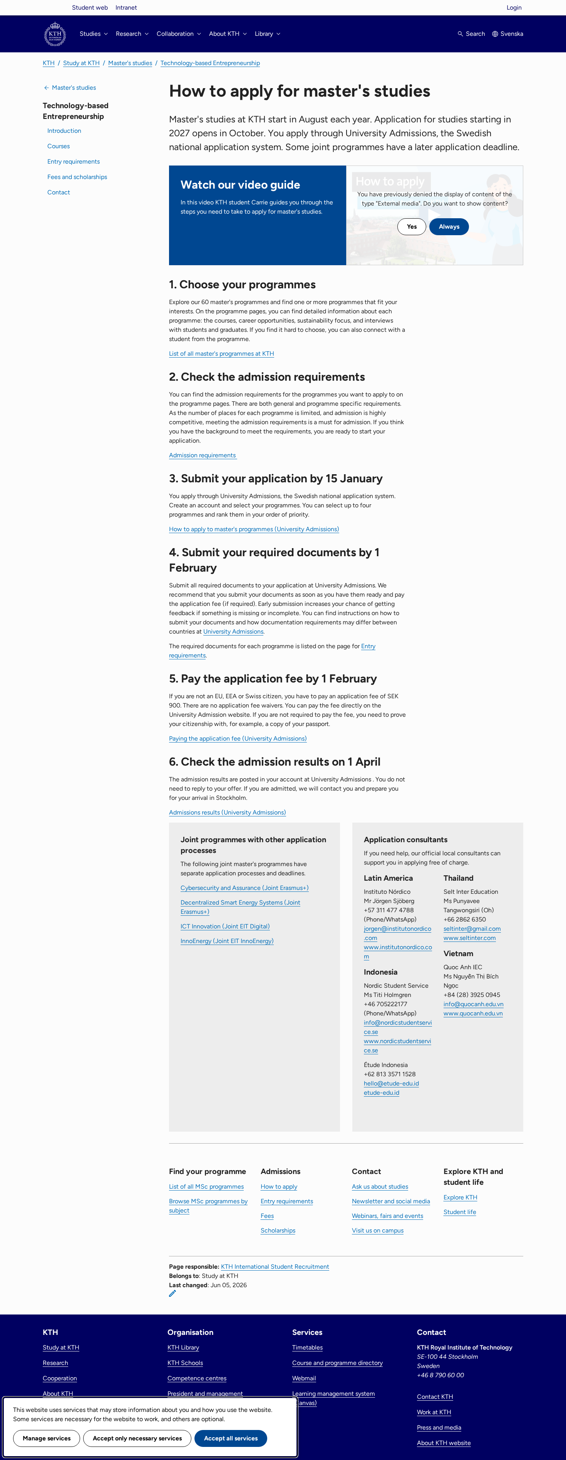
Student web (90, 7)
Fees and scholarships (77, 177)
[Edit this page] (172, 1293)
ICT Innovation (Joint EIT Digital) (225, 926)
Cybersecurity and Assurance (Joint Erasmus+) (245, 887)
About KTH (58, 1393)
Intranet (126, 7)
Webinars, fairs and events (387, 1215)
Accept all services (231, 1438)
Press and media (439, 1427)
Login (514, 7)
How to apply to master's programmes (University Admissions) (254, 529)
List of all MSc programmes (206, 1186)
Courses (58, 146)
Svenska (512, 33)
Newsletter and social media (391, 1201)
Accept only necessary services (137, 1438)
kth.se (55, 7)
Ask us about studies (380, 1186)
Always (449, 226)
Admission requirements (203, 455)
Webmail (304, 1378)
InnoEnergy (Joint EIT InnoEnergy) (227, 941)
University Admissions (233, 631)
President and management (205, 1393)
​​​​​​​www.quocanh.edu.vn (473, 1013)
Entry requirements (73, 161)
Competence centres (196, 1378)
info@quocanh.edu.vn (474, 1004)
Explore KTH (460, 1197)
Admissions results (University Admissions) (227, 812)
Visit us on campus (378, 1230)
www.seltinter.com (470, 938)
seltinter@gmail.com (472, 928)
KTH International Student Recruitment (275, 1266)
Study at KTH (81, 63)
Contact (58, 192)
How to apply (279, 1186)
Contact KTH (435, 1396)
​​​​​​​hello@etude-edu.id (391, 1083)
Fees (267, 1215)
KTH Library (183, 1347)
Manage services (46, 1438)
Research (55, 1362)
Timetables (307, 1347)
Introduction (64, 130)
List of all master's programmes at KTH (221, 353)
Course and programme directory (337, 1362)
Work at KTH (434, 1412)
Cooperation (60, 1378)
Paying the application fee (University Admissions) (238, 738)
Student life (460, 1212)
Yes (412, 226)
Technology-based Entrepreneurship (210, 63)
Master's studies (130, 63)
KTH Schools (185, 1362)
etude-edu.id (381, 1092)
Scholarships (278, 1230)
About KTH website (444, 1443)
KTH (49, 63)
